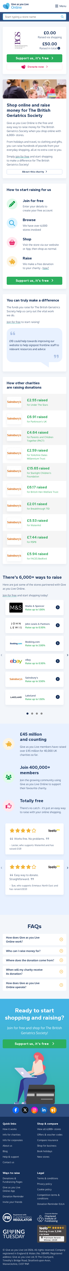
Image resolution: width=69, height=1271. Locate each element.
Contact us (8, 1162)
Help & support (11, 1156)
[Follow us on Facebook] (15, 1112)
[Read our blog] (53, 1112)
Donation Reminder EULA (50, 1203)
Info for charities (12, 1134)
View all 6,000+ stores (49, 1129)
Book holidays (44, 1151)
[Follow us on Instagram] (34, 1112)
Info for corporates (13, 1140)
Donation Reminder (13, 1196)
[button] (58, 48)
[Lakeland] (58, 697)
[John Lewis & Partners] (58, 625)
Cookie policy (44, 1189)
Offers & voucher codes (49, 1134)
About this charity (33, 171)
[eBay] (58, 661)
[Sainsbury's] (14, 402)
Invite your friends (12, 1201)
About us (7, 1145)
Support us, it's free (32, 58)
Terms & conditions (47, 1178)
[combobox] (31, 17)
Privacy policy (44, 1183)
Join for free (14, 322)
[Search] (62, 17)
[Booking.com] (58, 643)
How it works (10, 1129)
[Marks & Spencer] (58, 608)
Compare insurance (47, 1140)
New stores (43, 1156)
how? (46, 268)
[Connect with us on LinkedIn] (44, 1112)
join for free (22, 156)
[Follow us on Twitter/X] (25, 1112)
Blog (5, 1151)
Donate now (36, 66)
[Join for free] (12, 208)
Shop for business (46, 1145)
